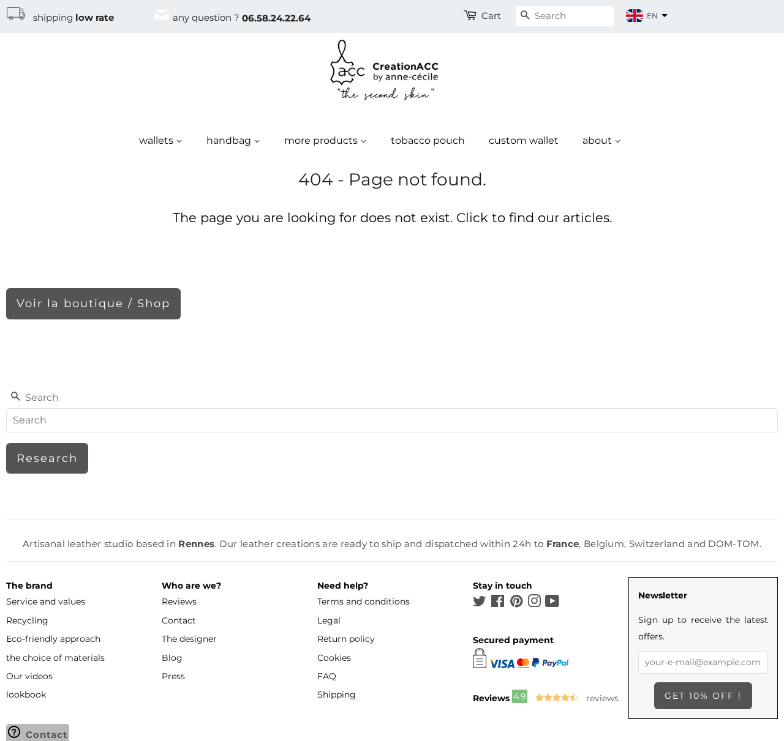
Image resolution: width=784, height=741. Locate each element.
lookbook (26, 694)
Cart (491, 15)
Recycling (27, 620)
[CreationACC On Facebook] (498, 603)
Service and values (45, 601)
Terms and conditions (363, 601)
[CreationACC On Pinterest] (516, 603)
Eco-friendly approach (53, 639)
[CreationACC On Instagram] (534, 603)
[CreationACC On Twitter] (479, 603)
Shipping (336, 694)
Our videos (29, 676)
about (598, 140)
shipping (70, 17)
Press (173, 676)
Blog (172, 658)
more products (322, 140)
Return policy (346, 639)
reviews (601, 698)
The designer (189, 639)
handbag (230, 140)
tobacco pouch (428, 140)
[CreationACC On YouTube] (552, 603)
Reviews (179, 601)
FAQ (326, 676)
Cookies (334, 658)
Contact (179, 620)
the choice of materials (55, 658)
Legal (329, 620)
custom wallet (524, 140)
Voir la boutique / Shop (93, 303)
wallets (157, 140)
